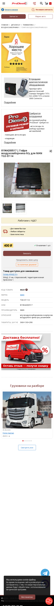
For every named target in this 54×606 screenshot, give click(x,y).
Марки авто (40, 16)
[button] (51, 415)
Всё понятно (27, 597)
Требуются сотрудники (35, 115)
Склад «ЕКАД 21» (10, 274)
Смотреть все (27, 447)
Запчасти (13, 16)
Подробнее (10, 102)
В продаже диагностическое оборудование (38, 82)
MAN (22, 294)
